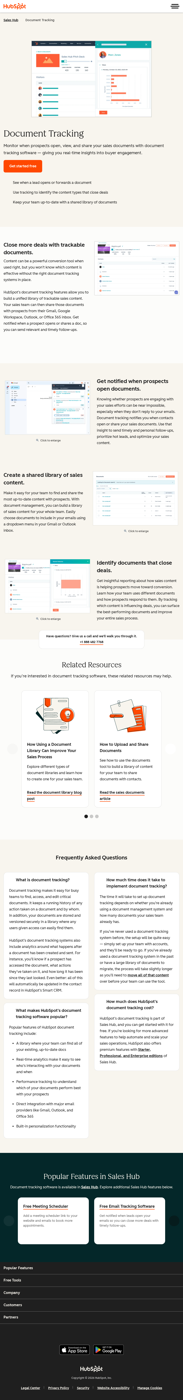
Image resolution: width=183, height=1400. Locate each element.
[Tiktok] (127, 1332)
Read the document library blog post (54, 795)
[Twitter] (95, 1332)
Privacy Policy (58, 1388)
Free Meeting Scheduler (45, 1206)
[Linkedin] (105, 1332)
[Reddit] (116, 1332)
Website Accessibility (113, 1388)
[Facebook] (62, 1332)
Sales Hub (11, 20)
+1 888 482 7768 (91, 642)
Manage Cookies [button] (149, 1388)
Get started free (22, 166)
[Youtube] (84, 1332)
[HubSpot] (15, 6)
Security (83, 1388)
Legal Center (30, 1388)
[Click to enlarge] (136, 268)
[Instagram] (73, 1332)
